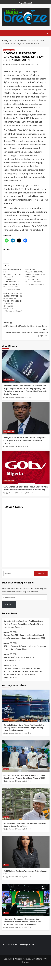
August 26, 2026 (22, 733)
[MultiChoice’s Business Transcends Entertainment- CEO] (26, 852)
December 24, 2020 (27, 64)
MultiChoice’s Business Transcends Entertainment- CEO (18, 658)
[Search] (46, 33)
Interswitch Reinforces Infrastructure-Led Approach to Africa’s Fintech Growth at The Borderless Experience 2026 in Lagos (22, 671)
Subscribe (8, 604)
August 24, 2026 (22, 927)
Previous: (25, 324)
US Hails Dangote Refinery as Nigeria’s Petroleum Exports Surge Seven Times (24, 647)
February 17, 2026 (22, 397)
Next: (27, 332)
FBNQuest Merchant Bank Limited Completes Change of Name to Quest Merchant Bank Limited (24, 440)
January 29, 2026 (22, 446)
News (6, 719)
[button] (4, 33)
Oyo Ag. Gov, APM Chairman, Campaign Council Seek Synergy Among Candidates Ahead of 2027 (24, 636)
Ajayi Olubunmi (9, 397)
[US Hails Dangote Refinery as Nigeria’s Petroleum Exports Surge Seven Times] (26, 804)
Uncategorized (9, 50)
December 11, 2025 (23, 493)
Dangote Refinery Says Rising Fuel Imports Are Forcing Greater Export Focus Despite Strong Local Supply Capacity (23, 624)
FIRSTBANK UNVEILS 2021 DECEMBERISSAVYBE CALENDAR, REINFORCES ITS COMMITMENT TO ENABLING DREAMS (12, 276)
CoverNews (37, 959)
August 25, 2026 (22, 829)
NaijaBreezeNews (12, 64)
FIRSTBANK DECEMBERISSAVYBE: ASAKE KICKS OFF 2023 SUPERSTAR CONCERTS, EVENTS (35, 274)
